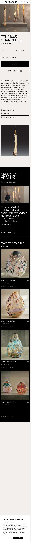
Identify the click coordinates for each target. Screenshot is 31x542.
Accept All (18, 538)
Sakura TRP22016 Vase (8, 321)
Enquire (15, 64)
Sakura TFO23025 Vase (8, 402)
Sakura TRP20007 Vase (8, 280)
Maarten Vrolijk (7, 43)
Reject (10, 538)
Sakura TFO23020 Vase (8, 362)
